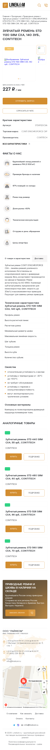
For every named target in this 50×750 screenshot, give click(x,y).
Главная (6, 16)
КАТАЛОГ (5, 5)
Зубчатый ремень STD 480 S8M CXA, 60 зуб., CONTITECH (24, 477)
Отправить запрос (25, 101)
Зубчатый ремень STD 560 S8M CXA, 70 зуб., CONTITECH (23, 549)
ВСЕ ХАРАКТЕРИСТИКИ (15, 144)
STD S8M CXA (23, 21)
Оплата (19, 719)
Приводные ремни (31, 16)
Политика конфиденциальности (22, 742)
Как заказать (26, 713)
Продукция (16, 16)
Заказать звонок (17, 613)
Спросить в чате (25, 111)
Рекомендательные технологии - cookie (25, 744)
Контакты (30, 719)
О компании (12, 713)
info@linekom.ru (14, 661)
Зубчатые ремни (10, 19)
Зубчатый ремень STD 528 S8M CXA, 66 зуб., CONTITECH (23, 513)
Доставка (39, 713)
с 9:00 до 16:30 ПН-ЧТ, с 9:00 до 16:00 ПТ (46, 5)
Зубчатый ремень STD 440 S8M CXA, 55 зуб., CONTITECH (24, 441)
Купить (13, 457)
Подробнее (34, 457)
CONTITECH (25, 19)
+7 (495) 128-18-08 (15, 653)
